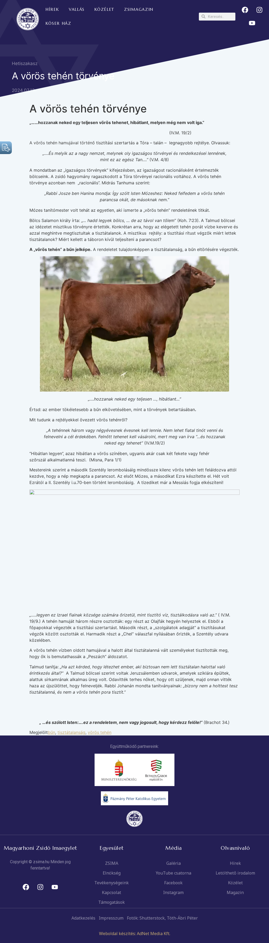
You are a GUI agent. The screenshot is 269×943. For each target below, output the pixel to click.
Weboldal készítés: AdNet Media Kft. (134, 933)
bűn (51, 732)
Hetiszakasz (25, 63)
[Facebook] (244, 10)
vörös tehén (99, 732)
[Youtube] (252, 23)
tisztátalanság (71, 732)
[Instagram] (259, 10)
